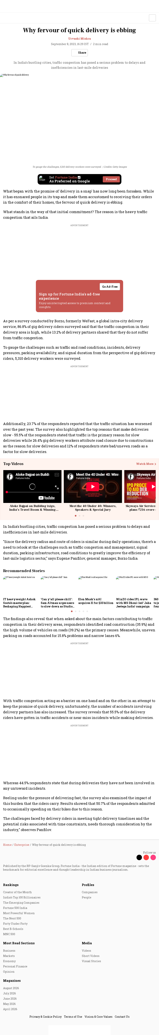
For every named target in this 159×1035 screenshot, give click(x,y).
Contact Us (122, 1016)
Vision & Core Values (98, 1016)
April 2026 (10, 1009)
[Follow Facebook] (132, 857)
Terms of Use (73, 1016)
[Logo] (12, 18)
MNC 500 (9, 934)
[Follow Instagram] (153, 857)
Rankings (11, 885)
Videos (86, 950)
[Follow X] (139, 857)
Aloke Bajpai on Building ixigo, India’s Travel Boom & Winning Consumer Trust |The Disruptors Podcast (32, 511)
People (86, 897)
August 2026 (11, 988)
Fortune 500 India (15, 908)
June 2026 (10, 998)
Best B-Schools (13, 929)
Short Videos (90, 956)
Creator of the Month (17, 892)
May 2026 (9, 1004)
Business (9, 950)
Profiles (88, 885)
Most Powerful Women (19, 913)
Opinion (9, 971)
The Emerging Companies (21, 902)
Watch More (144, 463)
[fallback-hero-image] (20, 586)
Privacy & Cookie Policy (45, 1016)
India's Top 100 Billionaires (22, 897)
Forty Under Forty (15, 923)
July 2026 (9, 993)
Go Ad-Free (110, 286)
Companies (90, 892)
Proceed (111, 179)
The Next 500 (12, 918)
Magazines (12, 980)
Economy (9, 961)
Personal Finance (15, 966)
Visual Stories (91, 961)
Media (87, 943)
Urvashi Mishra (79, 38)
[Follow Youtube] (146, 857)
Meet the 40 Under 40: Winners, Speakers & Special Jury (92, 508)
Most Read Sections (19, 943)
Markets (9, 956)
